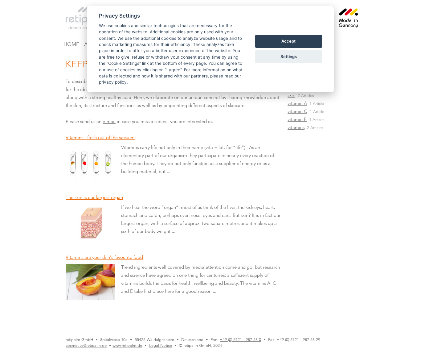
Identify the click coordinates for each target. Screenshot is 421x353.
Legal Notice (160, 346)
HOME (71, 45)
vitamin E (297, 120)
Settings (288, 56)
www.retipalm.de (127, 346)
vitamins (296, 128)
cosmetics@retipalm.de (86, 346)
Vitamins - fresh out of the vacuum (100, 138)
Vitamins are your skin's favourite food (104, 257)
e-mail (109, 122)
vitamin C (297, 112)
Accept (288, 41)
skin (291, 95)
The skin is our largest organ (94, 198)
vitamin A (297, 104)
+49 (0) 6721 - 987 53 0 (240, 340)
